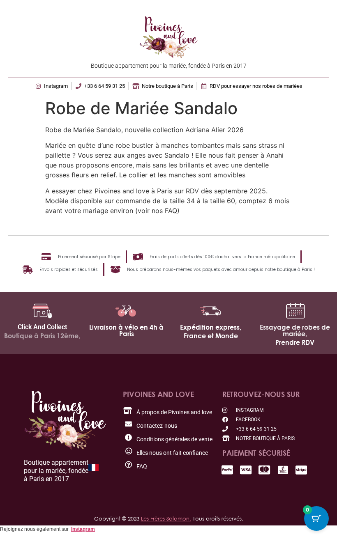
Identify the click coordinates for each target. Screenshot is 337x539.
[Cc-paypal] (227, 470)
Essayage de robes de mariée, (295, 330)
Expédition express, (210, 327)
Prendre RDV (294, 342)
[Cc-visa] (246, 470)
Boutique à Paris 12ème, (42, 336)
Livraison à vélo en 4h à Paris (126, 330)
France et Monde (211, 336)
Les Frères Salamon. (166, 518)
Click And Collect (42, 327)
